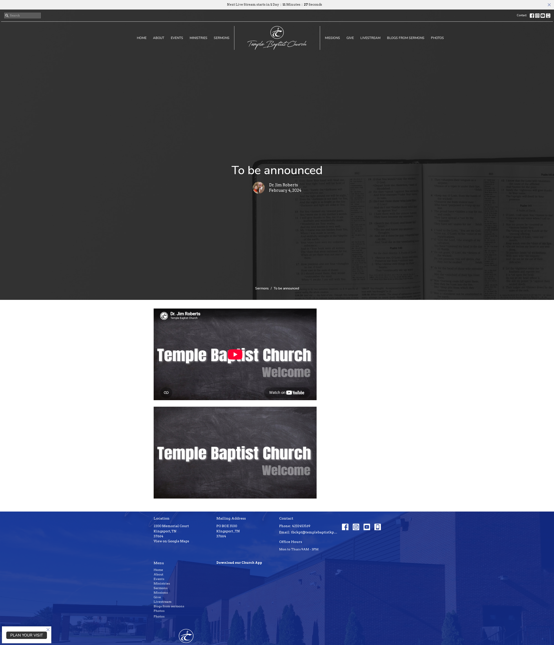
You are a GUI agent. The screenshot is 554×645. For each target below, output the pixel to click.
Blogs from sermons (405, 38)
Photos (437, 38)
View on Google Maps (171, 541)
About (158, 38)
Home (142, 38)
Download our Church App (239, 562)
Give (350, 38)
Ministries (198, 38)
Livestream (370, 38)
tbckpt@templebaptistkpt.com (314, 532)
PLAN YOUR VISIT (26, 635)
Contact (522, 15)
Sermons (221, 38)
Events (177, 38)
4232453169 (301, 526)
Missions (332, 38)
